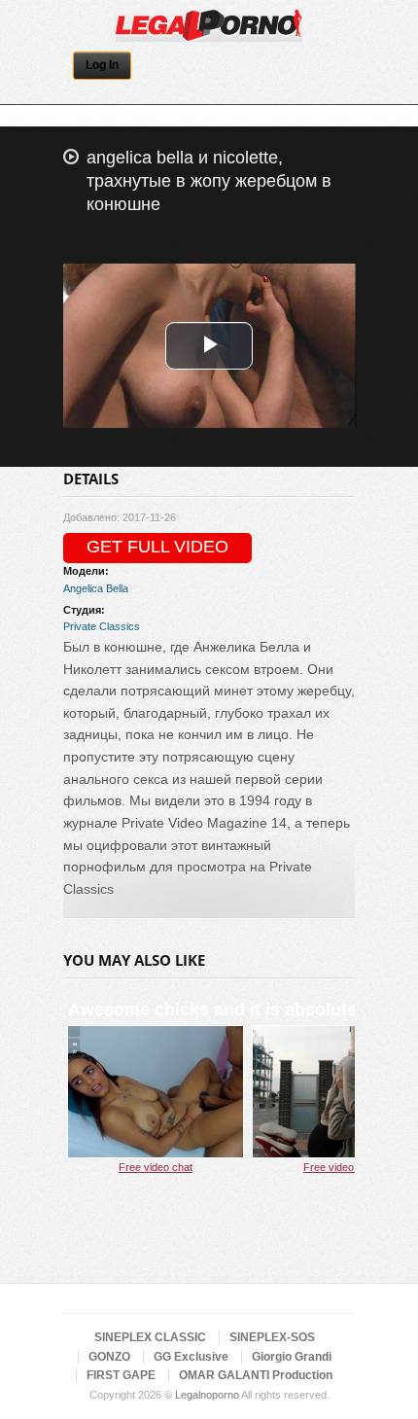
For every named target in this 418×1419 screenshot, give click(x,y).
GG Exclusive (191, 1357)
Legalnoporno (207, 1395)
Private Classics (101, 626)
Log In (102, 65)
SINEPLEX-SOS (272, 1337)
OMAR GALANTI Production (255, 1375)
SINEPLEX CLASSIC (150, 1337)
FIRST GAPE (121, 1375)
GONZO (109, 1357)
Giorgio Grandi (291, 1357)
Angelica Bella (95, 588)
